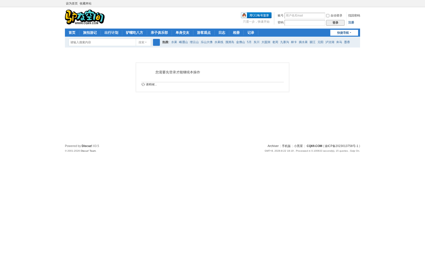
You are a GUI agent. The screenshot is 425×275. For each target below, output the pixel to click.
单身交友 (182, 32)
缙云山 (194, 42)
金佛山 (240, 42)
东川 (256, 42)
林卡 (294, 42)
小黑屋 (298, 146)
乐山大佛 (206, 42)
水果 (174, 42)
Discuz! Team (88, 150)
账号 (281, 15)
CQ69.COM (314, 146)
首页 (72, 32)
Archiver (273, 146)
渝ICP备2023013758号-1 (341, 146)
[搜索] (156, 42)
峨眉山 (183, 42)
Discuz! (87, 146)
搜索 (141, 42)
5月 (249, 42)
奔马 (339, 42)
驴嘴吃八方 (134, 32)
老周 (275, 42)
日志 (221, 32)
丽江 (313, 42)
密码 (281, 22)
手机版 (286, 146)
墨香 (347, 42)
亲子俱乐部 (159, 32)
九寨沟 (284, 42)
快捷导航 (343, 32)
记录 (250, 32)
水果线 (218, 42)
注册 (351, 22)
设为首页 (72, 3)
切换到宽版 (358, 5)
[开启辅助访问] (353, 3)
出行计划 (111, 32)
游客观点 (204, 32)
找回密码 (354, 15)
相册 (236, 32)
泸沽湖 (329, 42)
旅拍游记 (90, 32)
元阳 (320, 42)
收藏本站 (85, 3)
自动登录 (336, 15)
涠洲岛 (229, 42)
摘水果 (303, 42)
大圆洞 (265, 42)
